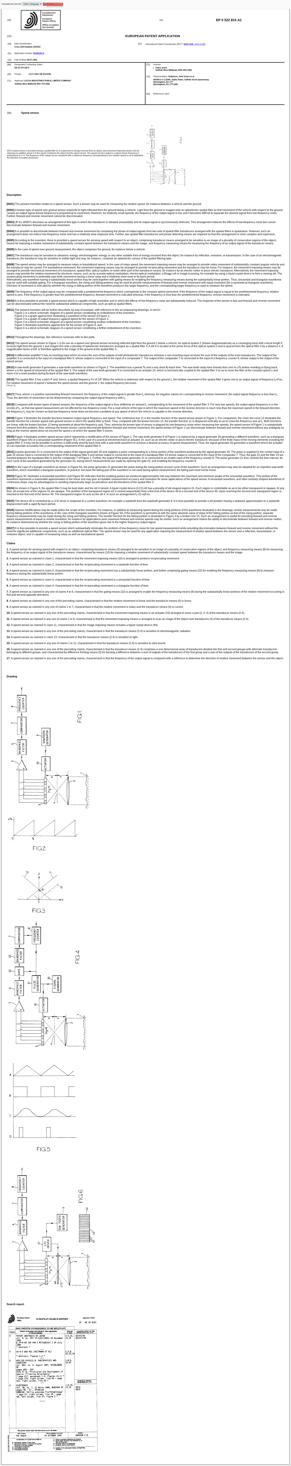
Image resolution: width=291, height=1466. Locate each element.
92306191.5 (38, 53)
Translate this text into (11, 4)
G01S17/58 (199, 44)
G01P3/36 (188, 44)
